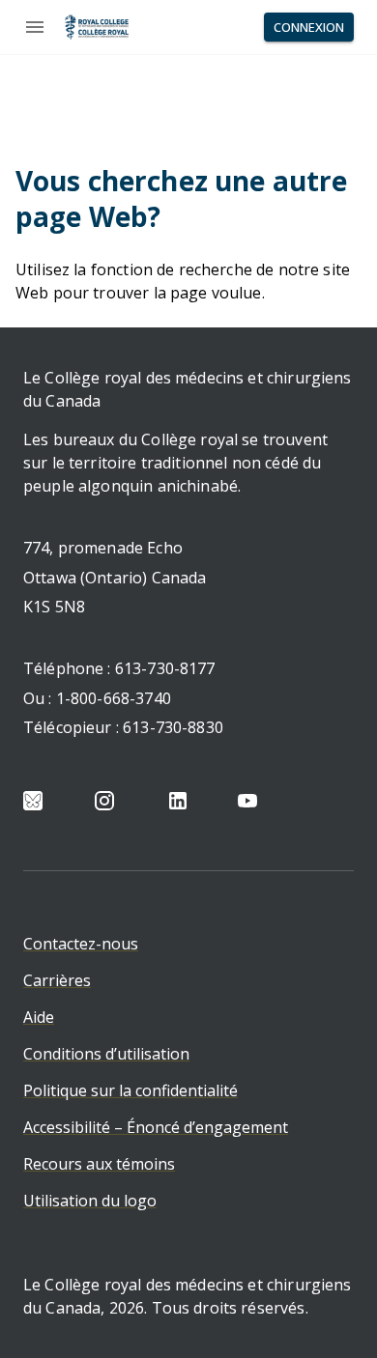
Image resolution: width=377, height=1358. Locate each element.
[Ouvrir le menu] (34, 27)
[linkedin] (178, 801)
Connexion (309, 27)
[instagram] (104, 801)
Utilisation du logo (90, 1200)
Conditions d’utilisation (106, 1053)
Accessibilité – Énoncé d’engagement (155, 1127)
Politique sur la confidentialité (130, 1090)
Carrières (57, 980)
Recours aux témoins (99, 1163)
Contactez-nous (80, 943)
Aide (38, 1017)
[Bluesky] (33, 801)
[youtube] (247, 801)
